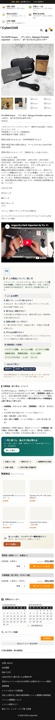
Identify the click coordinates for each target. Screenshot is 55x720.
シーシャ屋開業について (12, 700)
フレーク (34, 357)
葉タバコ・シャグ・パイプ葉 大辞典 (16, 709)
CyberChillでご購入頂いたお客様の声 (17, 677)
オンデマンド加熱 (42, 349)
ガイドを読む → (12, 544)
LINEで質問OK (39, 2)
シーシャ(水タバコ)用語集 (12, 691)
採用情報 (5, 686)
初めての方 (6, 672)
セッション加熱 (27, 349)
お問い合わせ (7, 663)
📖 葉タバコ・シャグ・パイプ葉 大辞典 (19, 376)
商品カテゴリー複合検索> (27, 644)
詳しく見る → (11, 450)
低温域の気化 (10, 353)
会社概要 (5, 668)
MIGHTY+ (9, 369)
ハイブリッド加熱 (11, 349)
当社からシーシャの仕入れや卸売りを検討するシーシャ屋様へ (27, 681)
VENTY (18, 369)
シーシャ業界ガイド (10, 704)
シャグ (25, 357)
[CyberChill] (9, 28)
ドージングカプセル (12, 357)
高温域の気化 (23, 353)
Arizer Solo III (29, 369)
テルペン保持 (36, 353)
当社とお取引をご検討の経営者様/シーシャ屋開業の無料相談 (26, 695)
